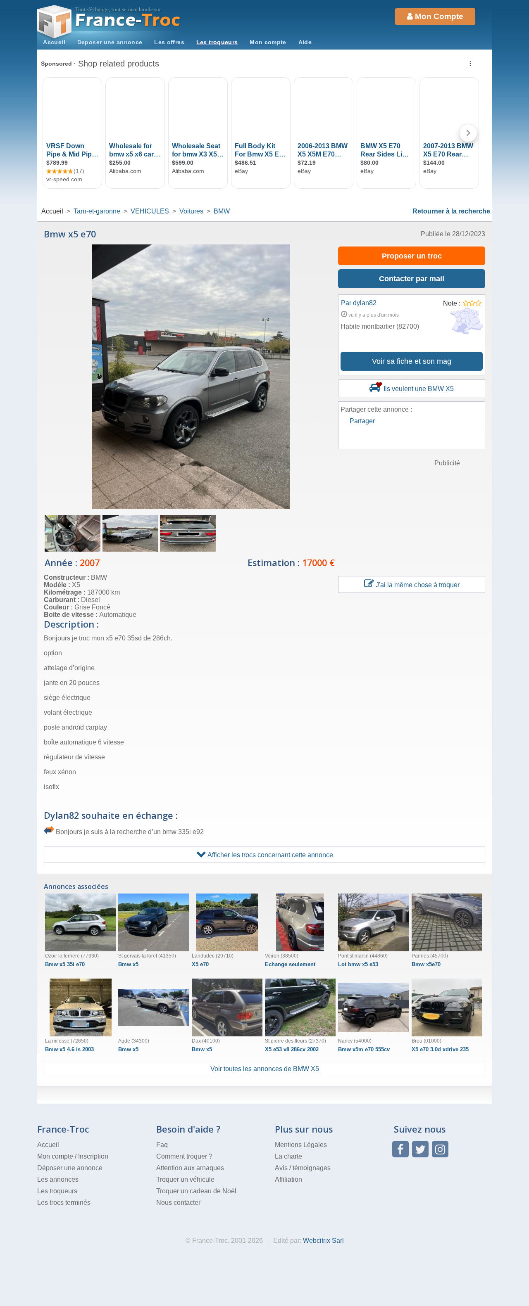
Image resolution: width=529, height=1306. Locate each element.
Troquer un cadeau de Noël (196, 1191)
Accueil (54, 42)
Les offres (169, 42)
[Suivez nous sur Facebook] (400, 1149)
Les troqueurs (217, 42)
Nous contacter (178, 1202)
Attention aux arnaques (190, 1167)
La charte (288, 1156)
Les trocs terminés (64, 1202)
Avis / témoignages (303, 1167)
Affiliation (288, 1179)
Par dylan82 (358, 302)
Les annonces (58, 1179)
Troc (128, 20)
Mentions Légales (301, 1144)
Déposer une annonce (69, 1167)
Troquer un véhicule (185, 1179)
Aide (305, 42)
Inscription (93, 1156)
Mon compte (268, 42)
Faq (162, 1144)
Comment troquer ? (184, 1156)
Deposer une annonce (110, 42)
